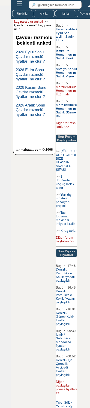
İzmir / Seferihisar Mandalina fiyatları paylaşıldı (64, 342)
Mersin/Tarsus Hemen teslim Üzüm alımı (66, 90)
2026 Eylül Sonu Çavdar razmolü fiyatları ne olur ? (30, 57)
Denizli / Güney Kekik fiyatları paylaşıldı (65, 318)
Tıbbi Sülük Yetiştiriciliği (64, 404)
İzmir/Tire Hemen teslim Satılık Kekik (66, 54)
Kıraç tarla (67, 230)
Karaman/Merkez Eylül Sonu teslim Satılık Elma (68, 34)
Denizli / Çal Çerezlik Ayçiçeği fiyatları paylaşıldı (64, 367)
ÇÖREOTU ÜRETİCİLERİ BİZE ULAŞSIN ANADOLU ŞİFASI (66, 160)
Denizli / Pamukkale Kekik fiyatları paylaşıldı (65, 275)
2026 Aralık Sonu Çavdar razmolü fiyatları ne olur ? (30, 110)
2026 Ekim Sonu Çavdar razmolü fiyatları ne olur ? (30, 74)
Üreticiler (22, 13)
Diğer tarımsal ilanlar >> (66, 124)
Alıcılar (44, 13)
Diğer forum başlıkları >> (65, 239)
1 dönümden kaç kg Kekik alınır (65, 182)
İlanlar (66, 13)
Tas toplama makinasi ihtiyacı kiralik (65, 218)
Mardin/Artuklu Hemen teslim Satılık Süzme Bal (66, 110)
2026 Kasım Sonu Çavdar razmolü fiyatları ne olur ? (31, 92)
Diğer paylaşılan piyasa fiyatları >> (66, 387)
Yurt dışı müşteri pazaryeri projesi (64, 200)
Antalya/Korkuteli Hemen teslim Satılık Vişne (68, 72)
